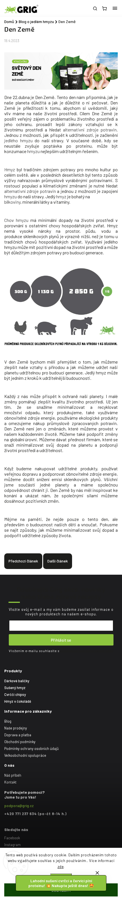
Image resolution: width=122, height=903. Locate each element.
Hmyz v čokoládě (17, 701)
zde (61, 866)
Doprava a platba (17, 735)
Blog (7, 721)
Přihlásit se (61, 640)
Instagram (12, 844)
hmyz (61, 196)
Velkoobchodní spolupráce (25, 755)
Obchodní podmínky (19, 741)
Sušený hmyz (15, 687)
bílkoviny (12, 202)
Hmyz (9, 169)
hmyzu (33, 151)
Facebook (12, 838)
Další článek (57, 560)
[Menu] (115, 8)
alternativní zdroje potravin (90, 129)
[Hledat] (95, 8)
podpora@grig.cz (19, 805)
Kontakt (10, 782)
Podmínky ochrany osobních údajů (31, 748)
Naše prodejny (15, 728)
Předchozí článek (23, 560)
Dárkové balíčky (16, 681)
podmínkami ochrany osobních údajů (86, 651)
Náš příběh (12, 775)
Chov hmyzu (17, 220)
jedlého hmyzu (18, 140)
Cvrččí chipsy (15, 694)
